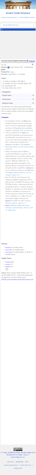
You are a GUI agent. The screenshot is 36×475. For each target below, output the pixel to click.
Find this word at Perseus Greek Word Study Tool (17, 279)
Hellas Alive (10, 461)
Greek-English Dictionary (27, 17)
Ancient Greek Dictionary (18, 13)
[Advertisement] (18, 45)
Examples (4, 117)
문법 (27, 461)
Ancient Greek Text (25, 465)
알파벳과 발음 (19, 461)
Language (31, 61)
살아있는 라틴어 (18, 468)
